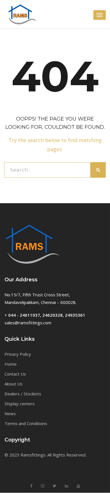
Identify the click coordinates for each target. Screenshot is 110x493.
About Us (14, 384)
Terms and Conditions (26, 423)
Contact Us (15, 374)
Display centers (20, 403)
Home (11, 364)
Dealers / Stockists (23, 393)
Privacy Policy (18, 354)
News (10, 413)
